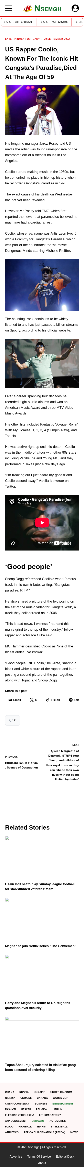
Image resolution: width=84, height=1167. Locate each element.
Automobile (58, 1120)
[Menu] (8, 8)
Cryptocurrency (17, 1103)
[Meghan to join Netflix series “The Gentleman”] (42, 919)
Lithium (57, 1109)
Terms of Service (39, 1156)
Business (41, 1103)
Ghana (9, 1092)
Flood (9, 1126)
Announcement (16, 1120)
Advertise (16, 1156)
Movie (74, 1132)
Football (25, 1126)
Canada (42, 1098)
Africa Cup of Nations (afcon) (44, 1132)
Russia (24, 1092)
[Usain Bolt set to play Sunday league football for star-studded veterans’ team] (42, 857)
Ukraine (39, 1092)
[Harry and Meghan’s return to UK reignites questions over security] (42, 976)
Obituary (33, 38)
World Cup (60, 1098)
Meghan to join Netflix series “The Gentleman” (40, 946)
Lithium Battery (50, 1115)
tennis (41, 1126)
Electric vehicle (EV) (19, 1115)
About (42, 1163)
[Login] (75, 8)
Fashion (10, 1109)
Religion (42, 1109)
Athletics (12, 1132)
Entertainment (15, 38)
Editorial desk (65, 1156)
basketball (59, 1126)
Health (26, 1109)
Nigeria (10, 1098)
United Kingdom (61, 1092)
